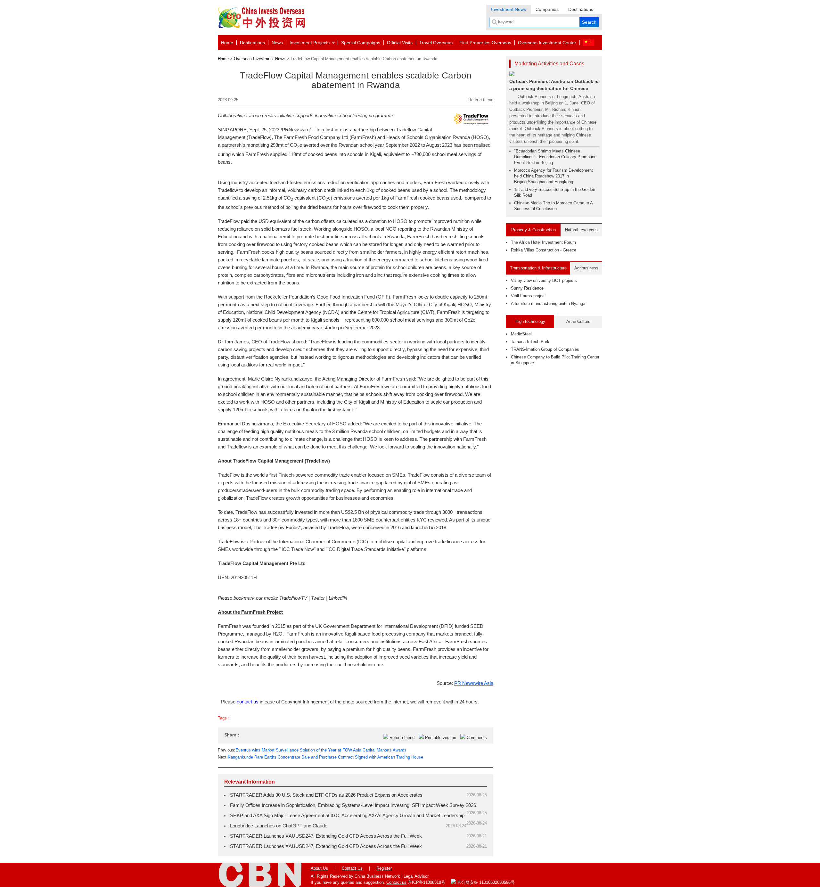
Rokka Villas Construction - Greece (543, 250)
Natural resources (581, 229)
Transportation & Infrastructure (538, 268)
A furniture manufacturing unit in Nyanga (548, 303)
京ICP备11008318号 (426, 882)
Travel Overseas (436, 42)
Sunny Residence (527, 288)
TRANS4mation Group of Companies (545, 349)
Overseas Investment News (259, 58)
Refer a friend (480, 99)
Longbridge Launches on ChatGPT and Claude (278, 825)
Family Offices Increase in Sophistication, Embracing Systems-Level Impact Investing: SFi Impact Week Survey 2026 (353, 805)
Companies (547, 9)
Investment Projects (310, 42)
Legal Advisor (416, 876)
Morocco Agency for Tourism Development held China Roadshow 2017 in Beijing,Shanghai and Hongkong (553, 176)
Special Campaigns (360, 42)
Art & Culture (578, 321)
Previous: (312, 750)
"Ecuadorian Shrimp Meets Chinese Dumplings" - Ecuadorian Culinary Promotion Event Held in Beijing (555, 157)
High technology (530, 321)
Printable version (440, 737)
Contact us (396, 882)
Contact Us (352, 868)
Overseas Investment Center (547, 42)
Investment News (508, 9)
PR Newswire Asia (473, 683)
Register (384, 868)
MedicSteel (521, 334)
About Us (319, 868)
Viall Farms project (528, 295)
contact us (247, 701)
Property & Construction (533, 229)
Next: (320, 757)
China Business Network (377, 876)
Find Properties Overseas (485, 42)
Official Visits (400, 42)
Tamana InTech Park (530, 341)
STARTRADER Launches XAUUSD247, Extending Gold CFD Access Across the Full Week (326, 836)
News (277, 42)
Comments (477, 737)
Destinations (580, 9)
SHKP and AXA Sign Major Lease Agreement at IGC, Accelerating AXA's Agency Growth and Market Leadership (347, 815)
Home (227, 42)
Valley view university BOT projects (544, 280)
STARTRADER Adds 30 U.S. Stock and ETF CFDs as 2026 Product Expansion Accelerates (326, 795)
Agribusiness (586, 268)
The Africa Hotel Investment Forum (543, 242)
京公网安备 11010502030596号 (485, 882)
